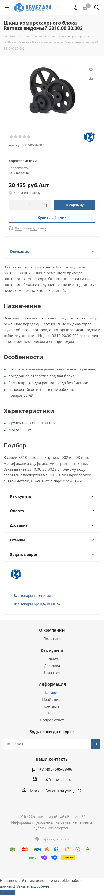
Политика (52, 638)
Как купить (52, 650)
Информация (52, 684)
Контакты (52, 706)
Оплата (52, 658)
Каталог (52, 692)
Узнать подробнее (33, 886)
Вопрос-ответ (52, 719)
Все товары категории (32, 595)
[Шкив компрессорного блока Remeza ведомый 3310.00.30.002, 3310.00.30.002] (52, 90)
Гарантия (52, 672)
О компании (52, 630)
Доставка (52, 665)
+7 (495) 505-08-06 (55, 769)
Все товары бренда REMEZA (37, 604)
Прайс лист (52, 699)
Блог (52, 713)
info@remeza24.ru (55, 779)
